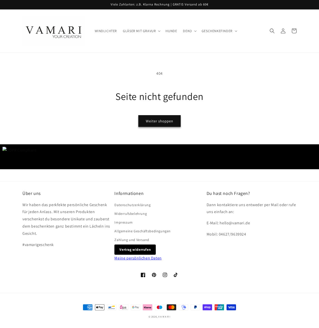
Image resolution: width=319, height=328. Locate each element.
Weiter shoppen (159, 121)
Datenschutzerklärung (132, 205)
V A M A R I (164, 316)
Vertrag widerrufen (135, 249)
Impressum (123, 222)
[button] (141, 31)
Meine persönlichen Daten (137, 258)
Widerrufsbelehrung (130, 213)
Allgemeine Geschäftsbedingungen (142, 231)
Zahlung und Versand (131, 240)
